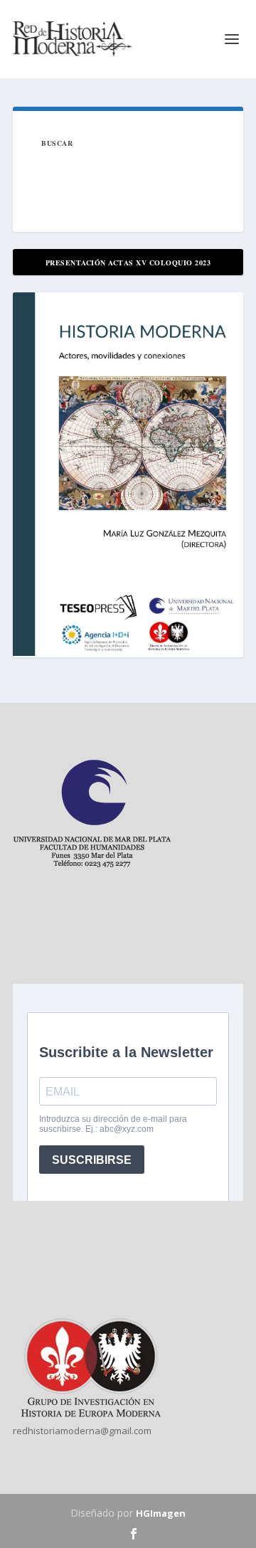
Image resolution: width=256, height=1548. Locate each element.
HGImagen (161, 1513)
